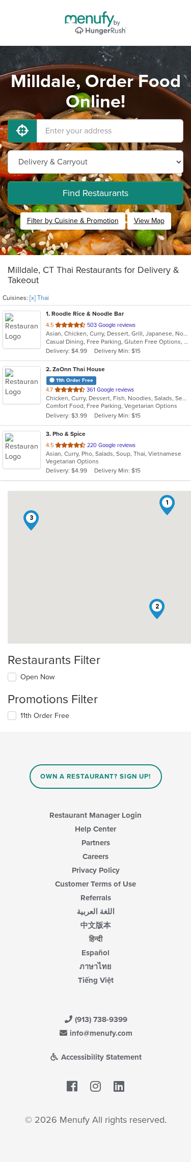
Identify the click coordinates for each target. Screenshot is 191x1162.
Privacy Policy (96, 870)
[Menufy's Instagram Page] (95, 1086)
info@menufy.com (100, 1033)
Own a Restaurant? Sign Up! (95, 776)
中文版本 (95, 925)
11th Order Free (44, 715)
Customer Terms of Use (95, 884)
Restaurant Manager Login (95, 815)
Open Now (37, 677)
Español (95, 952)
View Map (149, 220)
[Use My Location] (22, 131)
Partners (95, 842)
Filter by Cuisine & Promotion (73, 220)
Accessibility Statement (100, 1057)
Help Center (95, 829)
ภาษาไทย (95, 966)
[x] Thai (39, 297)
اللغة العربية (96, 911)
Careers (95, 856)
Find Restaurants (95, 193)
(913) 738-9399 (100, 1019)
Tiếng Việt (96, 980)
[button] (167, 505)
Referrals (95, 897)
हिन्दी (95, 939)
